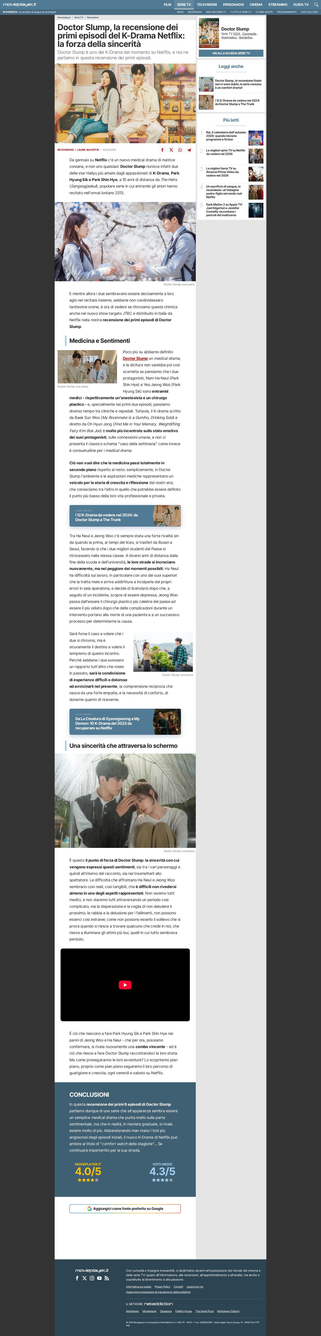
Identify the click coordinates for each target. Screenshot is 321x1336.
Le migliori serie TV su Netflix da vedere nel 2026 (225, 152)
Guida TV (301, 5)
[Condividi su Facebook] (162, 150)
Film (167, 5)
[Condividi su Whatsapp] (180, 150)
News (180, 12)
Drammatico (229, 37)
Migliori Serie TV (216, 12)
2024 (236, 34)
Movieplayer (64, 17)
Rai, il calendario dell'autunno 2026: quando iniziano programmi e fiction (226, 136)
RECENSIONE (66, 149)
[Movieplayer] (92, 1270)
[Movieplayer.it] (19, 4)
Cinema (256, 5)
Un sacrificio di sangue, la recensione (37, 12)
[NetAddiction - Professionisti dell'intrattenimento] (158, 1304)
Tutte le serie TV (241, 12)
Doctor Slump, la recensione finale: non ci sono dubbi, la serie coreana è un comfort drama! (238, 84)
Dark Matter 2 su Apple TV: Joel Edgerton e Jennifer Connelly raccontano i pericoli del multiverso (224, 210)
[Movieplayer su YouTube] (99, 1278)
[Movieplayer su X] (84, 1278)
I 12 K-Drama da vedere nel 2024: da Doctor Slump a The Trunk (237, 102)
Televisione (207, 5)
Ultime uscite (264, 12)
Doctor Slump (135, 358)
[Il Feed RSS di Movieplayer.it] (107, 1278)
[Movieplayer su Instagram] (92, 1278)
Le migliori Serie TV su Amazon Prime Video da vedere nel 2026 (222, 172)
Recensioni (195, 12)
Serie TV (184, 5)
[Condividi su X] (171, 150)
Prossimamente (287, 12)
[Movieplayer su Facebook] (77, 1278)
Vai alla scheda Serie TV (231, 53)
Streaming (277, 5)
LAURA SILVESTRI (88, 149)
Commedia (249, 34)
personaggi (233, 5)
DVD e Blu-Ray (309, 12)
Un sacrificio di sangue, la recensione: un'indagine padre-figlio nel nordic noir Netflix (224, 192)
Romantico (246, 37)
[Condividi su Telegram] (189, 150)
